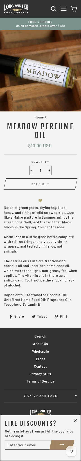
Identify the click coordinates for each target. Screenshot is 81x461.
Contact (40, 366)
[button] (40, 200)
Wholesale (40, 351)
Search (40, 336)
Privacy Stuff (40, 374)
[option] (40, 24)
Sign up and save (40, 395)
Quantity (41, 161)
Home (39, 117)
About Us (40, 344)
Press (40, 359)
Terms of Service (40, 381)
